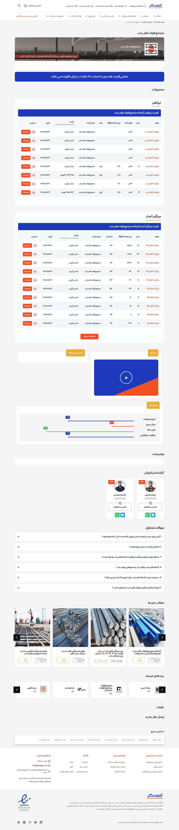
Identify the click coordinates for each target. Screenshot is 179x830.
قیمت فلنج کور (143, 740)
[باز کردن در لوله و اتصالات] (69, 16)
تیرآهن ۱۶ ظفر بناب (152, 183)
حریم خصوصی (82, 771)
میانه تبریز (145, 688)
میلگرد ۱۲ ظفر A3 (153, 314)
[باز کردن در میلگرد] (154, 16)
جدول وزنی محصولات (154, 762)
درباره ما (85, 762)
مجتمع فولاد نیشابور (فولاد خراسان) (105, 688)
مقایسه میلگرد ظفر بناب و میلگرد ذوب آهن (73, 652)
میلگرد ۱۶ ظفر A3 (153, 297)
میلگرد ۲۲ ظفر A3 (152, 271)
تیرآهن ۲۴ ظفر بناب (152, 149)
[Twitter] (35, 822)
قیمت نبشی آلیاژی (59, 740)
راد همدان (69, 688)
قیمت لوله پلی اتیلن (128, 740)
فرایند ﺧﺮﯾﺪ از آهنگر (117, 766)
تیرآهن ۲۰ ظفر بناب (152, 166)
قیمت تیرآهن (156, 740)
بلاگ (71, 762)
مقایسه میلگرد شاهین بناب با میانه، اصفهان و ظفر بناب (33, 652)
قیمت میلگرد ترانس (111, 740)
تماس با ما (84, 766)
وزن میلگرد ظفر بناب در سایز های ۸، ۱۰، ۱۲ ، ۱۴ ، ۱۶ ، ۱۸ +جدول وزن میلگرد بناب (109, 653)
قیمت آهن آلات (159, 22)
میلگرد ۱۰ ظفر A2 (153, 323)
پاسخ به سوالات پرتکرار (116, 762)
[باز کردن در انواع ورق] (87, 16)
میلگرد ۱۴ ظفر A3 (153, 306)
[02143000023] (25, 6)
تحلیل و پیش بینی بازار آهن (27, 16)
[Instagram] (29, 822)
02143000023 (34, 6)
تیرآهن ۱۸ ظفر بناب (152, 175)
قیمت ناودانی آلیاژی (94, 740)
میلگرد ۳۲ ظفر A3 (152, 254)
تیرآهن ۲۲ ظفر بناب (152, 157)
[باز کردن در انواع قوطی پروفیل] (120, 16)
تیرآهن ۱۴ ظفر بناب (152, 192)
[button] (33, 132)
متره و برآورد (157, 766)
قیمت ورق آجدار (44, 740)
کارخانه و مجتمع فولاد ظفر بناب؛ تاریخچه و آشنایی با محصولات (146, 652)
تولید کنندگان (120, 771)
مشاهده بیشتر (89, 336)
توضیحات (26, 132)
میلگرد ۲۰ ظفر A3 (152, 280)
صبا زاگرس (31, 688)
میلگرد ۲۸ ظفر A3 (152, 245)
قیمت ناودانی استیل (76, 740)
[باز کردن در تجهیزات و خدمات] (47, 16)
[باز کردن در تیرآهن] (141, 16)
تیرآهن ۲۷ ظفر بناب (152, 140)
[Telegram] (24, 822)
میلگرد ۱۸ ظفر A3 (153, 288)
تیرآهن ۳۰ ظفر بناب (152, 132)
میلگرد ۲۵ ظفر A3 (152, 262)
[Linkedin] (41, 822)
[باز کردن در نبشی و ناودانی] (100, 16)
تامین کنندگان (147, 22)
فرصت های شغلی (66, 771)
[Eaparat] (18, 822)
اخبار (71, 766)
